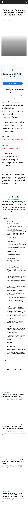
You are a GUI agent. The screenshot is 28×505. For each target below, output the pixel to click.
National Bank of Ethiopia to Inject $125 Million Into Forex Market (12, 395)
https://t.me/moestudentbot (11, 148)
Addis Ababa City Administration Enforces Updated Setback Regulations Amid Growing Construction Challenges (7, 179)
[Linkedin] (14, 211)
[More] (20, 61)
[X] (10, 61)
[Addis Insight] (14, 191)
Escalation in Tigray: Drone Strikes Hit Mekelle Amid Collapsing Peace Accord (12, 461)
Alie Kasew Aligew (11, 266)
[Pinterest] (13, 61)
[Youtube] (19, 211)
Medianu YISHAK (11, 251)
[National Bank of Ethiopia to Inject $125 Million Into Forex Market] (14, 382)
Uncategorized (14, 8)
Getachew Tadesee (11, 221)
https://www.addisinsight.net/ (14, 199)
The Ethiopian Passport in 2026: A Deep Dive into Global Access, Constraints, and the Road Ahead (12, 494)
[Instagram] (11, 211)
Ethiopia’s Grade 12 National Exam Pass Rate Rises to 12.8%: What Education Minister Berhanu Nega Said (12, 427)
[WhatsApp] (17, 61)
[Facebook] (7, 61)
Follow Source (12, 83)
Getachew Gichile (11, 346)
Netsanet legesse (11, 258)
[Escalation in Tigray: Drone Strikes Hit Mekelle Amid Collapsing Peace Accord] (14, 447)
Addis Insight (7, 19)
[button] (2, 2)
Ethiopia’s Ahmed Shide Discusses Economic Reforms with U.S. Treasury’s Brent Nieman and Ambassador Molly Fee (20, 179)
